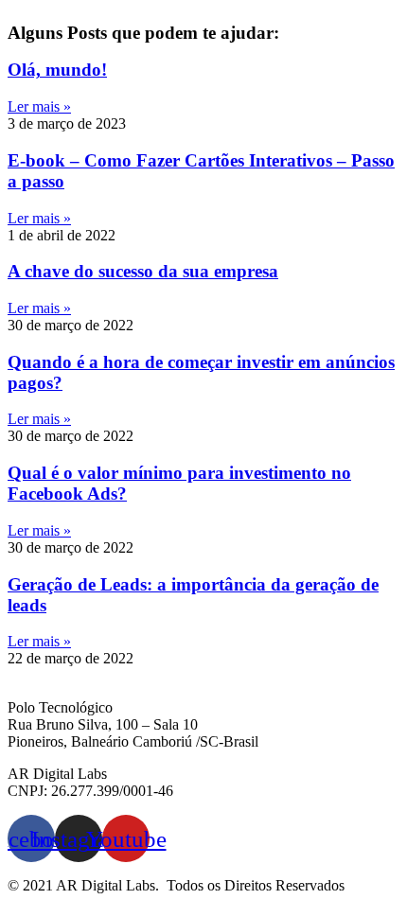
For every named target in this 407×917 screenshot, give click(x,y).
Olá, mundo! (57, 69)
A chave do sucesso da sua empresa (143, 271)
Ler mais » (39, 106)
